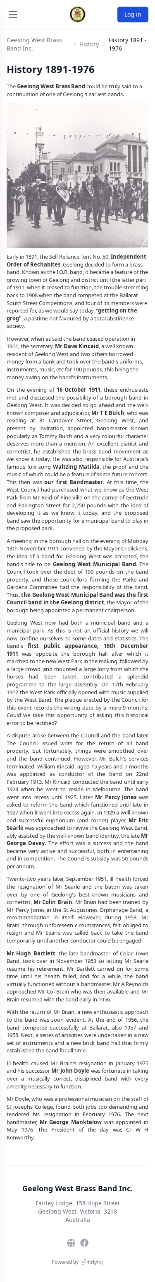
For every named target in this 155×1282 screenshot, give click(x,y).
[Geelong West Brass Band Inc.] (77, 14)
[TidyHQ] (92, 1262)
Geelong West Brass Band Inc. (34, 44)
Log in (132, 14)
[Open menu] (13, 14)
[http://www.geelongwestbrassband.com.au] (71, 1243)
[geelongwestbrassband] (84, 1243)
